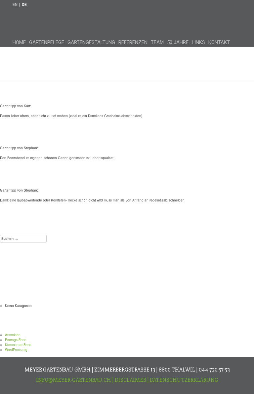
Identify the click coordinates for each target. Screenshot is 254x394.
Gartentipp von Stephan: (59, 135)
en (15, 4)
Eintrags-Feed (15, 339)
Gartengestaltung (91, 42)
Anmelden (13, 334)
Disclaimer (130, 379)
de (24, 4)
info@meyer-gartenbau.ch (73, 379)
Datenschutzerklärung (184, 379)
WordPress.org (16, 349)
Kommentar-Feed (18, 344)
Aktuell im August (43, 220)
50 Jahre (178, 42)
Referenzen (133, 42)
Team (157, 42)
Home (19, 42)
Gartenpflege (46, 42)
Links (198, 42)
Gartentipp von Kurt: (50, 93)
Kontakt (219, 42)
